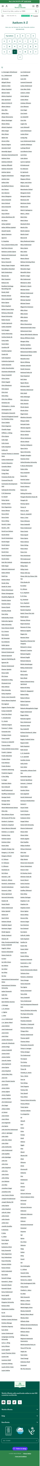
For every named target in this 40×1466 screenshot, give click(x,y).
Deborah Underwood (8, 569)
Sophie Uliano (24, 888)
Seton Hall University (26, 826)
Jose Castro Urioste (8, 1195)
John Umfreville (7, 1147)
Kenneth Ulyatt (6, 1288)
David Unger (6, 541)
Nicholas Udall (24, 385)
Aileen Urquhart (7, 89)
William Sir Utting (25, 1332)
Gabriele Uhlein (6, 783)
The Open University (26, 1015)
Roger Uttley (24, 717)
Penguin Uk (23, 499)
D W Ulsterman (6, 493)
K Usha (4, 1233)
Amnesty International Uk (10, 155)
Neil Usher (23, 378)
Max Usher (23, 248)
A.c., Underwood (7, 75)
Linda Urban (24, 96)
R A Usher (23, 585)
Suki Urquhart (24, 940)
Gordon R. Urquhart (8, 825)
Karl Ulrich (5, 1243)
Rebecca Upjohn (25, 629)
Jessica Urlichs (6, 1098)
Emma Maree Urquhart (9, 700)
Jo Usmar (4, 1112)
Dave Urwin (5, 517)
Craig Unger (5, 470)
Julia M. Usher (6, 1212)
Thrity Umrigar (24, 1053)
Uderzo (22, 1143)
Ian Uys (4, 976)
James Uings (6, 1046)
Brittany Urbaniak (7, 313)
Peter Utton (23, 547)
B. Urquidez (5, 241)
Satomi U (23, 806)
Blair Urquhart (6, 279)
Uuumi (22, 1261)
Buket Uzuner (6, 320)
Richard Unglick (25, 653)
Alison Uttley (6, 124)
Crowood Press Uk (7, 480)
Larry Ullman (6, 1346)
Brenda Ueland (6, 295)
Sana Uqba (23, 788)
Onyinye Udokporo (26, 444)
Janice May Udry (7, 1074)
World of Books (17, 1457)
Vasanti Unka (24, 1274)
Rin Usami (23, 670)
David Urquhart (6, 555)
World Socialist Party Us (27, 1349)
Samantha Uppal (25, 778)
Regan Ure (23, 633)
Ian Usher (4, 969)
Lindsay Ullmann (25, 99)
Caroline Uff (5, 347)
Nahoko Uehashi (25, 364)
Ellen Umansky (6, 690)
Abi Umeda (5, 79)
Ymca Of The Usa (25, 1352)
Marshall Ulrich (24, 220)
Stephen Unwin (24, 909)
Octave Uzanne (25, 430)
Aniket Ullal (5, 182)
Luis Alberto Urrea (25, 148)
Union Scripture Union (26, 1198)
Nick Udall (23, 392)
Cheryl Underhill (7, 375)
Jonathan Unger (7, 1188)
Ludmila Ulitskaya (25, 141)
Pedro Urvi (23, 489)
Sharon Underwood (26, 830)
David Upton (6, 545)
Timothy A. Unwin (25, 1074)
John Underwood (7, 1150)
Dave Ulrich (5, 514)
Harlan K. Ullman (7, 880)
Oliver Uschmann (25, 437)
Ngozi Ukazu (24, 382)
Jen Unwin (5, 1084)
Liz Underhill (24, 113)
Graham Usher (6, 842)
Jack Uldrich (6, 1026)
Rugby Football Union (27, 741)
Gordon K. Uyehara (7, 821)
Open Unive (23, 447)
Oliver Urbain (24, 433)
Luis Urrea (23, 151)
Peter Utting (24, 544)
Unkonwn (23, 1219)
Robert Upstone (25, 700)
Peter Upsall (23, 534)
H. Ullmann (5, 866)
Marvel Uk (23, 234)
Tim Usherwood (24, 1067)
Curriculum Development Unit (9, 485)
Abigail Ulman (6, 82)
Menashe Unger (25, 265)
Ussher (22, 1254)
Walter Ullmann (25, 1305)
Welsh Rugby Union (26, 1309)
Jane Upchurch (6, 1064)
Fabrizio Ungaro (7, 724)
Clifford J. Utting (7, 433)
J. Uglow (4, 1012)
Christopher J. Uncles (8, 406)
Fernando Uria (6, 731)
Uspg (21, 1250)
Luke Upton (23, 155)
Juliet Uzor (5, 1223)
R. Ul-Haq (23, 595)
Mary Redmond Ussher (27, 238)
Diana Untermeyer (7, 590)
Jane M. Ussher (6, 1060)
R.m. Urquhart (24, 602)
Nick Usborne (24, 399)
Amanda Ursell (6, 148)
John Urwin (5, 1174)
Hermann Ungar (7, 928)
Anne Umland (6, 203)
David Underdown (7, 538)
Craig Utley (5, 473)
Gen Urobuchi (6, 787)
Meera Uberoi (24, 255)
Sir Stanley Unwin (25, 875)
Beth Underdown (7, 272)
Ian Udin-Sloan (6, 962)
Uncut (21, 1185)
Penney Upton (24, 503)
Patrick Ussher (24, 478)
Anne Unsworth (6, 206)
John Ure (4, 1160)
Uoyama (22, 1233)
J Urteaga (5, 1005)
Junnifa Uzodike (7, 1226)
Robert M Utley (24, 686)
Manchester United (26, 186)
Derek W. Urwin (6, 586)
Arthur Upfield (6, 224)
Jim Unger (5, 1105)
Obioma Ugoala (25, 427)
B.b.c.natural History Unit (10, 244)
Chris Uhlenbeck (7, 385)
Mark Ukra (23, 213)
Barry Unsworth (6, 262)
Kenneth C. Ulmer (7, 1281)
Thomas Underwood (26, 1036)
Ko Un (3, 1312)
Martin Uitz (23, 224)
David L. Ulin (6, 528)
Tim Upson (23, 1060)
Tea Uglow (23, 989)
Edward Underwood (8, 652)
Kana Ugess (5, 1240)
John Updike (6, 1153)
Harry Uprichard (7, 894)
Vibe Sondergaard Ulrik (27, 1285)
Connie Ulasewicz (7, 463)
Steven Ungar (24, 923)
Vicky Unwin (23, 1288)
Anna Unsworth (6, 200)
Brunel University (7, 316)
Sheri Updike (24, 844)
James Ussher (6, 1057)
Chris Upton (5, 389)
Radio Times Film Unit (26, 612)
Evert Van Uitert (7, 714)
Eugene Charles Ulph (8, 707)
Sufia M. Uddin (24, 937)
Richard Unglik (24, 656)
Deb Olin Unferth (7, 562)
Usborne (22, 1247)
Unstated (23, 1229)
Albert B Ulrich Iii (7, 103)
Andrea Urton (6, 158)
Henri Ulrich (5, 918)
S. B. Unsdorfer (24, 755)
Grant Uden (5, 845)
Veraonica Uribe (25, 1278)
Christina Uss (6, 402)
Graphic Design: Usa (8, 849)
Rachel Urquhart (25, 609)
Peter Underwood (25, 527)
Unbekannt (23, 1181)
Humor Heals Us (6, 955)
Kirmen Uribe (6, 1305)
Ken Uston (5, 1274)
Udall (21, 1140)
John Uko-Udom (7, 1140)
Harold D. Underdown (8, 883)
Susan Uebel (24, 951)
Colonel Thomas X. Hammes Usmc (7, 455)
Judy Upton (5, 1205)
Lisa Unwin (23, 110)
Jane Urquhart (6, 1071)
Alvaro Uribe (5, 141)
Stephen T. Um (24, 902)
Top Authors (9, 36)
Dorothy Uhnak (6, 610)
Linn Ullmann (24, 103)
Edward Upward (7, 655)
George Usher (6, 800)
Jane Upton (5, 1067)
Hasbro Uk (5, 901)
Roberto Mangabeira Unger (26, 709)
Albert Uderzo (6, 106)
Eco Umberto (6, 642)
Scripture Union (25, 819)
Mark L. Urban (24, 210)
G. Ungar (4, 780)
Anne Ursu (5, 210)
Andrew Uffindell (7, 165)
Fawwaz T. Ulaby (7, 728)
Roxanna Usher (24, 727)
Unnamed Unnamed (26, 1226)
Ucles (21, 1133)
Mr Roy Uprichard (25, 347)
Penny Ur (22, 506)
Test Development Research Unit (25, 1007)
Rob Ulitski (23, 677)
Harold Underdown (7, 887)
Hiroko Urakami (6, 935)
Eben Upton (5, 635)
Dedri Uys (5, 576)
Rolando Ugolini (25, 720)
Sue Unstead (24, 930)
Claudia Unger (6, 429)
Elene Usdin (5, 673)
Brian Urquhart (6, 306)
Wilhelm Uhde (24, 1323)
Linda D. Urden (24, 89)
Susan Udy (23, 947)
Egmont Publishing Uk (8, 659)
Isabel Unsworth (7, 991)
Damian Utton (6, 503)
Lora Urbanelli (24, 124)
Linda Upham (24, 92)
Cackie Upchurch (7, 323)
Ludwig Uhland (24, 144)
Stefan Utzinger (25, 899)
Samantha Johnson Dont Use (28, 773)
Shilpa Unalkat (24, 847)
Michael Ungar (24, 293)
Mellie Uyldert (24, 262)
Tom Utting (23, 1084)
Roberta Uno (24, 704)
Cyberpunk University (8, 490)
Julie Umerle (6, 1219)
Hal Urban (5, 873)
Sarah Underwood (25, 799)
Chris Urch (5, 392)
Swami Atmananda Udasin (28, 971)
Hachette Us (5, 869)
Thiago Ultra (24, 1033)
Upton (22, 1240)
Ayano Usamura (6, 234)
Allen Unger (5, 130)
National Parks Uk (25, 371)
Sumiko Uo (23, 944)
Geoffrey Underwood (8, 793)
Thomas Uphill (24, 1039)
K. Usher (4, 1236)
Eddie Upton (5, 645)
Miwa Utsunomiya (25, 320)
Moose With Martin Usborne (26, 332)
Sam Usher (23, 768)
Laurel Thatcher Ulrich (8, 1353)
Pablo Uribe (23, 468)
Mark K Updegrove (26, 206)
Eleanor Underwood (8, 666)
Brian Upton (5, 302)
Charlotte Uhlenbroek (8, 371)
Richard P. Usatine (25, 649)
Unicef (22, 1191)
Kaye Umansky (6, 1261)
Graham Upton (6, 838)
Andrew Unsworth (7, 168)
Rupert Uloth (24, 744)
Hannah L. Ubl (6, 876)
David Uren (5, 552)
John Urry (5, 1171)
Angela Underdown (8, 175)
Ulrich (21, 1167)
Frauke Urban (6, 759)
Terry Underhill (24, 999)
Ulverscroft (23, 1171)
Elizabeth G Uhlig (7, 680)
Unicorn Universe (25, 1195)
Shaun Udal (23, 833)
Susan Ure (23, 954)
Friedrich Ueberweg (8, 769)
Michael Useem (24, 300)
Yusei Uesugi (24, 1362)
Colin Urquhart (6, 446)
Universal (23, 1202)
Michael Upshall (25, 296)
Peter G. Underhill (25, 513)
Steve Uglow (24, 913)
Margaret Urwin (25, 189)
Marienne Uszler (25, 200)
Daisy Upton (5, 500)
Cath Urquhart (6, 358)
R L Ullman (23, 588)
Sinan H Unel (24, 871)
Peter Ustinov (24, 541)
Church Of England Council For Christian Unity (10, 418)
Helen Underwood (7, 907)
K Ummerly (5, 1229)
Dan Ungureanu (6, 507)
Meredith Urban (25, 269)
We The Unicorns (25, 1373)
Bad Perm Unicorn (7, 248)
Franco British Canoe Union (10, 749)
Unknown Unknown (26, 1216)
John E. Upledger (7, 1133)
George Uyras (6, 804)
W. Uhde (22, 1295)
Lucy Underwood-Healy (27, 137)
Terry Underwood (25, 1002)
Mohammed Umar (25, 327)
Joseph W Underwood (8, 1198)
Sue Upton (23, 933)
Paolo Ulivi (23, 475)
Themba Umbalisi (25, 1022)
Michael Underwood (26, 289)
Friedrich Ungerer (7, 773)
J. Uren (4, 1015)
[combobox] (19, 11)
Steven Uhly (23, 919)
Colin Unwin (5, 443)
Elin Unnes (5, 676)
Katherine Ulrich (7, 1247)
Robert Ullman (24, 697)
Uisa (21, 1150)
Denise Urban (6, 579)
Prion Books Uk (24, 581)
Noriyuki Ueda (24, 423)
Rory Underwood (25, 724)
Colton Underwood (7, 459)
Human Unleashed (7, 951)
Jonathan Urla (6, 1191)
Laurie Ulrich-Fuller (8, 1367)
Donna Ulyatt (6, 607)
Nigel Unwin (23, 413)
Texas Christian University (28, 1012)
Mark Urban (23, 217)
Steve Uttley (24, 916)
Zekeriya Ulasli (24, 1366)
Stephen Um (23, 906)
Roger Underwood (25, 713)
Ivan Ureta (5, 998)
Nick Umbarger (24, 395)
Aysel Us (4, 238)
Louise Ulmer (24, 130)
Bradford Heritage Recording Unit (7, 287)
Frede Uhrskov (6, 766)
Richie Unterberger (26, 663)
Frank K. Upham (7, 752)
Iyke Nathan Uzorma (8, 1001)
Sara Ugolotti (24, 795)
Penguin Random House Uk (28, 496)
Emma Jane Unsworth (8, 697)
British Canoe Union (8, 309)
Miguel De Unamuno (26, 303)
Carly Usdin (5, 340)
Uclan (21, 1129)
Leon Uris (22, 75)
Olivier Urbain (24, 440)
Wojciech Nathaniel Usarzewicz (26, 1344)
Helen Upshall (6, 911)
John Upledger (6, 1157)
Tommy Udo (23, 1091)
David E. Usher (6, 524)
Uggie (22, 1147)
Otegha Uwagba (25, 454)
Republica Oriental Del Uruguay (27, 641)
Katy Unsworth (6, 1250)
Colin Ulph (5, 440)
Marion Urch (23, 203)
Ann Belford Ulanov (8, 186)
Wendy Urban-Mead (26, 1316)
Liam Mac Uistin (25, 86)
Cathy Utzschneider (8, 368)
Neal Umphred (24, 375)
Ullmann (22, 1164)
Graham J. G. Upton (8, 831)
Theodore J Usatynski (26, 1026)
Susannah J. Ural (25, 964)
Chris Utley (5, 395)
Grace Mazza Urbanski (9, 828)
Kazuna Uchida (6, 1264)
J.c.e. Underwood (7, 1019)
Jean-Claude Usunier (8, 1081)
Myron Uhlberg (24, 361)
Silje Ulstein (23, 861)
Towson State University (27, 1102)
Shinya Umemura (25, 850)
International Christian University (9, 987)
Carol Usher (5, 344)
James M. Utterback (8, 1043)
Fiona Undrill (6, 738)
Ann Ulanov (5, 189)
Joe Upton (5, 1126)
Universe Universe (25, 1209)
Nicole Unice (24, 409)
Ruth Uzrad (23, 751)
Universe (22, 1205)
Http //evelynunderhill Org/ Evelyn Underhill (9, 944)
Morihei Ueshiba (25, 344)
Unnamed (23, 1369)
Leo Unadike (24, 72)
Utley (21, 1257)
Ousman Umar (24, 458)
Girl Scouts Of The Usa (8, 818)
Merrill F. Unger (24, 272)
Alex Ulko (4, 110)
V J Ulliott (23, 1271)
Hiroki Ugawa (6, 932)
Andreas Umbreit (7, 162)
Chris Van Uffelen (7, 399)
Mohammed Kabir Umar (27, 324)
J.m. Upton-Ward (7, 1022)
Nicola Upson (24, 406)
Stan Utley (23, 895)
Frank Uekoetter (7, 755)
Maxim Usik (23, 251)
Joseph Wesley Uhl (7, 1202)
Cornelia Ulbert (6, 466)
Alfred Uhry (5, 113)
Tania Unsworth (25, 985)
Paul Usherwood (25, 482)
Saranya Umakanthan (27, 802)
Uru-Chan (23, 1243)
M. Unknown (23, 165)
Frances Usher (6, 745)
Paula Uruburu (24, 485)
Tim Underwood (25, 1057)
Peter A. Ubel (24, 509)
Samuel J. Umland (25, 785)
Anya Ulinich (5, 213)
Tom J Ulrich (23, 1077)
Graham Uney (6, 835)
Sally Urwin (23, 765)
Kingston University (8, 1302)
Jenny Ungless (6, 1095)
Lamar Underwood (7, 1333)
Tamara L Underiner (26, 978)
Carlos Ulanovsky (7, 333)
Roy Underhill (24, 730)
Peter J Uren (24, 516)
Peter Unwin (23, 530)
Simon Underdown (25, 868)
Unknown (23, 1212)
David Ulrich (5, 534)
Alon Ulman (5, 134)
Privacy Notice (26, 1457)
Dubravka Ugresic (7, 621)
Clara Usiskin (6, 422)
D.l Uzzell (5, 496)
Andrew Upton (6, 172)
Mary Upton (23, 244)
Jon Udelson (5, 1181)
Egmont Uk (5, 662)
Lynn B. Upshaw (25, 158)
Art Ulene (4, 220)
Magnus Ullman (25, 175)
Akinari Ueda (6, 92)
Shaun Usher (24, 837)
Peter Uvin (23, 551)
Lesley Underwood (25, 82)
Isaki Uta (4, 995)
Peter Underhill (24, 523)
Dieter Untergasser (7, 593)
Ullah (21, 1160)
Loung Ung (23, 134)
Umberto (22, 1174)
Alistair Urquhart (7, 127)
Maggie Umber (24, 172)
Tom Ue (22, 1081)
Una (21, 1178)
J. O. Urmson (5, 1008)
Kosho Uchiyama (7, 1316)
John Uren (5, 1164)
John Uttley (5, 1178)
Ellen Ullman (5, 686)
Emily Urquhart (6, 693)
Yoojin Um (23, 1355)
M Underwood (24, 162)
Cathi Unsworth (6, 364)
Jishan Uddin (6, 1109)
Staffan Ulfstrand (25, 892)
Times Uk (22, 1071)
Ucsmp (22, 1136)
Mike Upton (23, 313)
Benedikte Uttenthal (8, 269)
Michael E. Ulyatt (25, 282)
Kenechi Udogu (6, 1278)
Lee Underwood (6, 1374)
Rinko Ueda (23, 673)
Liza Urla (22, 117)
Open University (25, 451)
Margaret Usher (25, 193)
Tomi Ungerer (24, 1088)
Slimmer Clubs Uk (25, 878)
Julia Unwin (5, 1216)
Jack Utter (5, 1036)
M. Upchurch (24, 168)
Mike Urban (23, 317)
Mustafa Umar (24, 358)
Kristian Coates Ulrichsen (9, 1319)
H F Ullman (5, 859)
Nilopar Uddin (24, 420)
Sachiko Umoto (24, 762)
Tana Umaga (24, 982)
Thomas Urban (24, 1043)
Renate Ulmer (24, 636)
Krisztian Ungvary (7, 1326)
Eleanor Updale (6, 669)
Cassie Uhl (5, 354)
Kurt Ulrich (5, 1330)
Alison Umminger (7, 120)
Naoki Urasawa (25, 368)
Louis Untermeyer (25, 127)
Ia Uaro (4, 958)
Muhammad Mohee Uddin (28, 351)
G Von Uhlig (5, 776)
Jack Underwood (7, 1029)
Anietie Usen (5, 179)
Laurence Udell (6, 1360)
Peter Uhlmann (24, 520)
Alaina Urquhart (7, 96)
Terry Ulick (23, 995)
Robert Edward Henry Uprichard (26, 682)
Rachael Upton (24, 605)
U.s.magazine (24, 1115)
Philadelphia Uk (25, 561)
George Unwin (6, 797)
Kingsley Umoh (6, 1299)
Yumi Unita (23, 1359)
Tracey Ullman (24, 1105)
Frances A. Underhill (8, 742)
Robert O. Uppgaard (26, 690)
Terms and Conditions (20, 1460)
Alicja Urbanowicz (7, 117)
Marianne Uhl (24, 196)
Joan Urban (5, 1119)
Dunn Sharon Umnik (8, 628)
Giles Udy (4, 811)
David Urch (5, 548)
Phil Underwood (25, 558)
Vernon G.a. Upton (25, 1281)
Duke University (7, 624)
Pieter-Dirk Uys (24, 572)
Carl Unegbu (5, 330)
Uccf (21, 1126)
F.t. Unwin (5, 721)
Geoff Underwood (7, 790)
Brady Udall (5, 292)
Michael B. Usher (25, 279)
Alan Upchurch (6, 99)
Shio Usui (22, 854)
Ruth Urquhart (24, 748)
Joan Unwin (5, 1115)
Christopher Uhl (6, 409)
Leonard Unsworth (25, 79)
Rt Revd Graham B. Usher (28, 734)
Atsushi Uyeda (6, 231)
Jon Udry (4, 1185)
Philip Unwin (24, 568)
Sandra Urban (24, 792)
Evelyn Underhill (7, 711)
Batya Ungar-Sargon (8, 265)
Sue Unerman (24, 926)
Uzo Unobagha (24, 1267)
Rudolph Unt (24, 737)
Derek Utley (5, 583)
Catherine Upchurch (8, 361)
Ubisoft (22, 1122)
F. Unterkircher (6, 717)
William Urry (24, 1339)
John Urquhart (6, 1167)
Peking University (25, 492)
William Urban (24, 1336)
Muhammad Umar (25, 354)
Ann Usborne (5, 193)
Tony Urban (23, 1098)
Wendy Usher (24, 1319)
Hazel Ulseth (6, 904)
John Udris (5, 1136)
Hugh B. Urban (6, 948)
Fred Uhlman (6, 762)
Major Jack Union (25, 179)
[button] (3, 6)
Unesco (22, 1188)
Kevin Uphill (5, 1295)
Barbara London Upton (9, 251)
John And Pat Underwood (10, 1129)
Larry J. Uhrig (6, 1343)
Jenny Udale (6, 1088)
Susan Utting (24, 957)
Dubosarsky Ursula (7, 617)
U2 (20, 1119)
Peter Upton (23, 537)
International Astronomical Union (10, 981)
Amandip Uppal (7, 151)
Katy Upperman (7, 1254)
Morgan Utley (24, 340)
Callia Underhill (6, 326)
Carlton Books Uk (7, 337)
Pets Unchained (25, 554)
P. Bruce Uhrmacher (26, 465)
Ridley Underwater (26, 667)
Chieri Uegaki (6, 382)
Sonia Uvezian (24, 885)
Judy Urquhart (6, 1209)
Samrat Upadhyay (26, 781)
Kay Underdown (7, 1257)
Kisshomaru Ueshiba (8, 1309)
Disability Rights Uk (8, 597)
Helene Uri (5, 914)
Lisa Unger (23, 106)
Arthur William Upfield (9, 227)
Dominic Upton (6, 600)
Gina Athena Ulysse (8, 814)
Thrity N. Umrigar (25, 1050)
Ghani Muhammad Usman (10, 807)
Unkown (22, 1223)
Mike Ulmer (23, 307)
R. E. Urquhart (24, 591)
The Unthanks (24, 1019)
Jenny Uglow (6, 1091)
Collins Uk (5, 450)
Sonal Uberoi (24, 882)
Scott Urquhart (24, 816)
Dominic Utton (6, 604)
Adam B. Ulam (6, 86)
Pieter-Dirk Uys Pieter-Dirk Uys (28, 577)
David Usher (5, 559)
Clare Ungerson (6, 426)
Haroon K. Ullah (6, 890)
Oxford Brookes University (28, 461)
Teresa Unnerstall (25, 992)
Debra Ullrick (6, 572)
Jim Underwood (7, 1102)
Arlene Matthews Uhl (8, 217)
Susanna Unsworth (25, 961)
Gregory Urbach (7, 856)
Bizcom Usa (5, 276)
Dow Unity (5, 614)
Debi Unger (5, 566)
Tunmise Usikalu (25, 1112)
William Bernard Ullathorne (25, 1328)
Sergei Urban (24, 823)
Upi (21, 1236)
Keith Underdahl (7, 1271)
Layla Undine (6, 1370)
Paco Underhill (24, 471)
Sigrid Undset (24, 857)
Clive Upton (5, 436)
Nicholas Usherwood (26, 389)
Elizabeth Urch (6, 683)
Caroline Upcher (7, 351)
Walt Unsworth (24, 1299)
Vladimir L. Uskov (25, 1292)
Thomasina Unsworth (26, 1046)
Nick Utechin (24, 402)
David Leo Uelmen (7, 531)
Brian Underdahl (7, 299)
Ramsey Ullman (25, 619)
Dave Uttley (5, 521)
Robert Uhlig (24, 693)
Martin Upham (24, 227)
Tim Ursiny (23, 1064)
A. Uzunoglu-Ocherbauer (9, 72)
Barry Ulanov (6, 258)
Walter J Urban (24, 1302)
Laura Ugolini (6, 1349)
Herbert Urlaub (6, 921)
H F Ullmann (5, 863)
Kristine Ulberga (7, 1323)
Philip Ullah (23, 565)
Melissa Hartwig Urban (27, 258)
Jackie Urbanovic (7, 1039)
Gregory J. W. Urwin (8, 852)
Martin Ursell (24, 231)
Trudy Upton (24, 1109)
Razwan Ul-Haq (25, 626)
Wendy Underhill (25, 1312)
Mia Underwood (25, 276)
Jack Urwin (5, 1033)
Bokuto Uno (5, 282)
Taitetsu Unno (24, 975)
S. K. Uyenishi (24, 758)
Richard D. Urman (25, 646)
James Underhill (7, 1050)
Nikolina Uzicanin (25, 416)
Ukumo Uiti (23, 1157)
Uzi (21, 1264)
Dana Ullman (6, 510)
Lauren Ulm (5, 1356)
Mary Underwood (25, 241)
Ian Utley (4, 972)
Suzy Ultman (24, 968)
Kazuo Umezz (6, 1267)
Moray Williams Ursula (27, 337)
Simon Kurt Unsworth (26, 864)
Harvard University (8, 897)
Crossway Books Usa (8, 477)
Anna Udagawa (6, 196)
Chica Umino (5, 378)
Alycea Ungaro (6, 144)
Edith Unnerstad (7, 648)
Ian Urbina (5, 965)
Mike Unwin (23, 310)
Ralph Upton (24, 616)
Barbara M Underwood (9, 255)
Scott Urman (24, 812)
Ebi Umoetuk (6, 638)
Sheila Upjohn (24, 840)
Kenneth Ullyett (7, 1285)
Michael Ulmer (24, 286)
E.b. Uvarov (5, 631)
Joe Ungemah (6, 1122)
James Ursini (6, 1053)
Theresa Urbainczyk (26, 1029)
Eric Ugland (5, 704)
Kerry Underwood (7, 1292)
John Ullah (5, 1143)
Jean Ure (4, 1077)
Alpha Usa (5, 137)
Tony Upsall (23, 1095)
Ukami (22, 1153)
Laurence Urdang (7, 1363)
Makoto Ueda (24, 182)
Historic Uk (5, 939)
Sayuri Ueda (24, 809)
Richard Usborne (25, 660)
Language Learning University (8, 1338)
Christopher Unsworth (8, 413)
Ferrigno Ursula (6, 735)
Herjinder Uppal (7, 925)
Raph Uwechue (24, 623)
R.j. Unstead (23, 598)
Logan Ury (23, 120)
